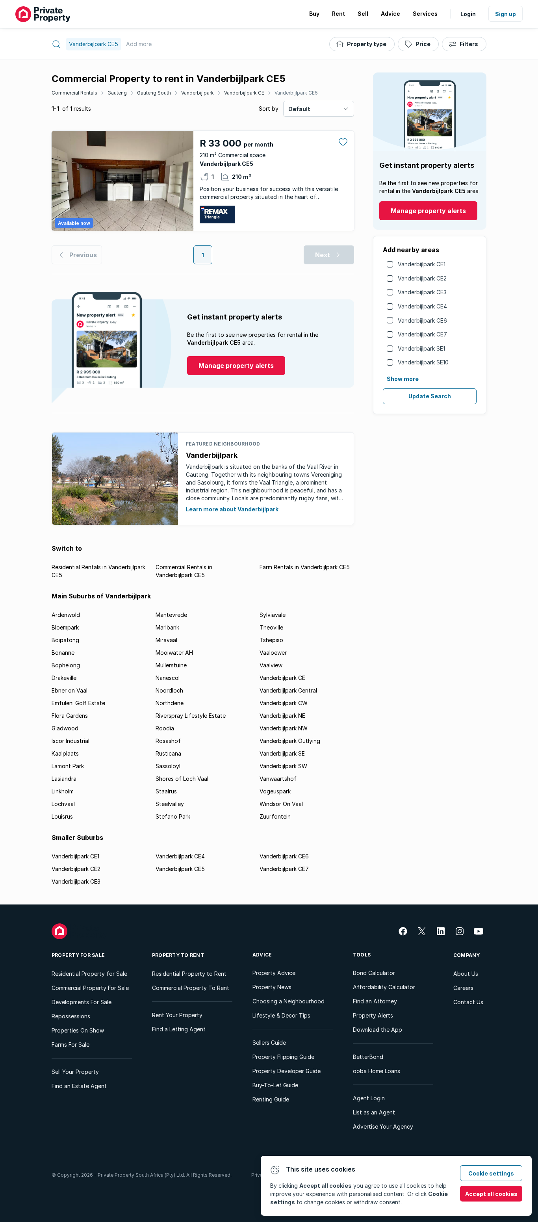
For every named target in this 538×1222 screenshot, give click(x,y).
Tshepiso (271, 640)
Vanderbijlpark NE (282, 715)
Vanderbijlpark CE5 (296, 93)
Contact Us (468, 1002)
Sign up (505, 14)
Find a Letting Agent (179, 1029)
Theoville (271, 627)
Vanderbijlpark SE (282, 753)
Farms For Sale (70, 1044)
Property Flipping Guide (283, 1056)
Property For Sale (78, 955)
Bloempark (65, 627)
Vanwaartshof (278, 778)
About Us (465, 973)
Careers (463, 987)
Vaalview (271, 665)
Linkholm (63, 791)
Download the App (377, 1029)
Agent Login (369, 1098)
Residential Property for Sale (89, 973)
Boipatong (65, 640)
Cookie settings (491, 1173)
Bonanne (63, 652)
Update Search (429, 396)
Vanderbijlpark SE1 (421, 348)
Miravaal (166, 640)
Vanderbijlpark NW (284, 728)
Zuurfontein (275, 816)
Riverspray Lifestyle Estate (191, 715)
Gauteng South (154, 93)
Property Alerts (373, 1015)
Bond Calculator (374, 972)
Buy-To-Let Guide (275, 1085)
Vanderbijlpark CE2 (422, 278)
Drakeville (64, 677)
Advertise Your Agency (383, 1126)
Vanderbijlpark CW (284, 703)
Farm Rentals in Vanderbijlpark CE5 (305, 567)
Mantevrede (171, 614)
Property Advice (273, 972)
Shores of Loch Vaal (182, 778)
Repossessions (71, 1016)
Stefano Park (173, 816)
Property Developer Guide (286, 1071)
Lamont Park (68, 766)
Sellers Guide (269, 1042)
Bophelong (66, 665)
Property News (271, 987)
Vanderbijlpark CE (244, 93)
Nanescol (168, 677)
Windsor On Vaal (281, 803)
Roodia (165, 728)
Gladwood (65, 728)
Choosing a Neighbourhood (288, 1001)
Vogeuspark (275, 791)
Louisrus (62, 816)
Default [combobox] (299, 109)
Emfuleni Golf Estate (78, 703)
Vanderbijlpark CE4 (422, 306)
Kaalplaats (65, 753)
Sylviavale (273, 614)
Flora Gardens (70, 715)
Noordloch (169, 690)
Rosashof (168, 740)
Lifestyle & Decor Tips (281, 1015)
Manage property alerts (428, 211)
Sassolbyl (168, 766)
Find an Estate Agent (79, 1086)
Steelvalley (170, 803)
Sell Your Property (75, 1071)
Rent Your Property (177, 1015)
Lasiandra (64, 778)
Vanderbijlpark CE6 (422, 320)
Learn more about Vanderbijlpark (232, 509)
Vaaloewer (273, 652)
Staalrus (166, 791)
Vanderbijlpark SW (283, 766)
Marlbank (167, 627)
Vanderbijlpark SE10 (423, 362)
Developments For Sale (81, 1002)
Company (466, 955)
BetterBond (368, 1056)
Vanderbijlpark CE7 (422, 334)
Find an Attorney (375, 1001)
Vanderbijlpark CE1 (421, 264)
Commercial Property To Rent (190, 987)
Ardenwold (66, 614)
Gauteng (117, 93)
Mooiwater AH (174, 652)
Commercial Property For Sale (90, 987)
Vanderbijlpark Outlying (290, 740)
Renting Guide (270, 1099)
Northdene (170, 703)
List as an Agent (374, 1112)
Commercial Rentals (74, 93)
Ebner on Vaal (69, 690)
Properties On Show (78, 1030)
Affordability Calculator (384, 987)
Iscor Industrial (70, 740)
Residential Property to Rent (189, 973)
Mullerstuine (171, 665)
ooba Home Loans (376, 1071)
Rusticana (168, 753)
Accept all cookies (491, 1193)
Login (468, 14)
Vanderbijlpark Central (288, 690)
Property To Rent (178, 955)
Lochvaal (63, 803)
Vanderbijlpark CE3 (422, 292)
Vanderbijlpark (197, 93)
